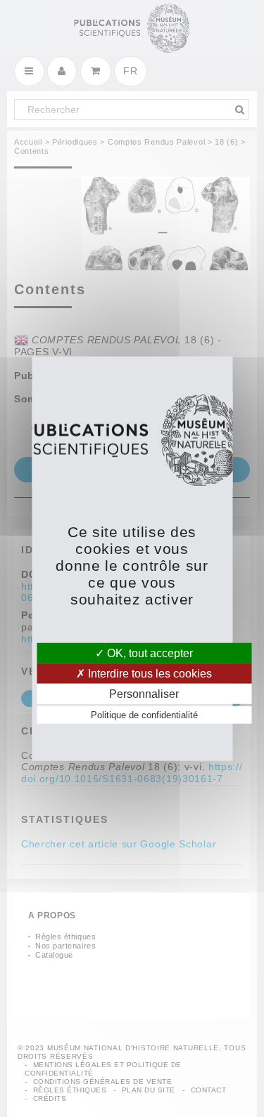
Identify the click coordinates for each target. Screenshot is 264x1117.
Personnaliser (144, 694)
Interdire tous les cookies (148, 673)
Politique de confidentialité (144, 715)
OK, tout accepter (148, 653)
